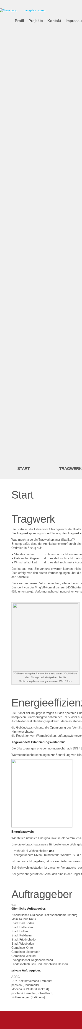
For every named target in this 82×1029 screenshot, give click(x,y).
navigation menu (34, 10)
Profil (19, 21)
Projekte (35, 21)
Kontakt (54, 21)
